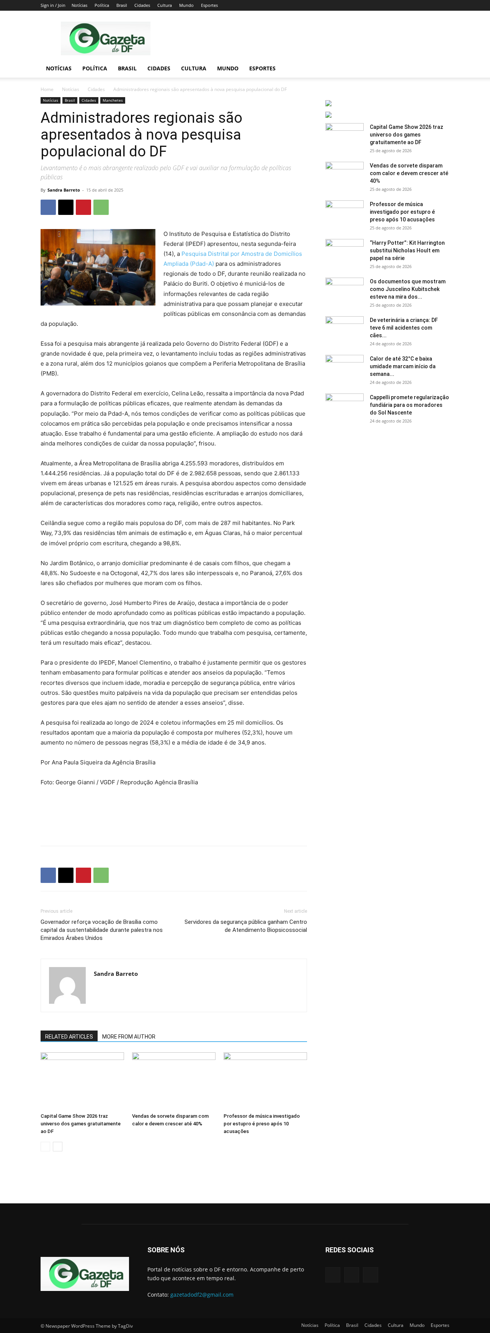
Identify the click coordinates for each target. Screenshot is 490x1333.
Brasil (121, 5)
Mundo (186, 5)
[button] (440, 69)
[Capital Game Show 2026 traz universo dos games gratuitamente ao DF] (82, 1081)
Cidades (142, 5)
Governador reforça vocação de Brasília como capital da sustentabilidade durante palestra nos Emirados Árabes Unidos (102, 929)
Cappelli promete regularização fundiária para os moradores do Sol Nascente (409, 405)
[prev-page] (45, 1146)
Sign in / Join (53, 5)
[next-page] (57, 1146)
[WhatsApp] (101, 207)
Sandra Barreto (63, 190)
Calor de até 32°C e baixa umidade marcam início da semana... (403, 366)
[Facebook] (48, 207)
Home (47, 89)
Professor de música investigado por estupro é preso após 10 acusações (262, 1123)
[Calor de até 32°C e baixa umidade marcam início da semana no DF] (344, 368)
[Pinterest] (83, 207)
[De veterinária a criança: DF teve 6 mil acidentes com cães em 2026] (344, 329)
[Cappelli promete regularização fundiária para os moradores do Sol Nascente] (344, 406)
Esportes (209, 5)
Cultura (164, 5)
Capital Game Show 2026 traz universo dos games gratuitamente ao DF (81, 1123)
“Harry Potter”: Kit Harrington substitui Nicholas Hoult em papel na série (407, 250)
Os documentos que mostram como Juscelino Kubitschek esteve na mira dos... (408, 289)
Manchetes (113, 100)
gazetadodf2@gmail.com (202, 1294)
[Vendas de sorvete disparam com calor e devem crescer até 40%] (174, 1081)
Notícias (79, 5)
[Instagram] (351, 1274)
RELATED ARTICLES (69, 1037)
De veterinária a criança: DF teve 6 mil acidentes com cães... (404, 327)
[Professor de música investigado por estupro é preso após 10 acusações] (265, 1081)
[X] (66, 207)
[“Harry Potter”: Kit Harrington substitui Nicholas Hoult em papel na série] (344, 252)
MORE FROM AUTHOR (128, 1037)
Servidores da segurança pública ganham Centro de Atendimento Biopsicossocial (246, 925)
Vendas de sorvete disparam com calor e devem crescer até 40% (409, 173)
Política (102, 5)
